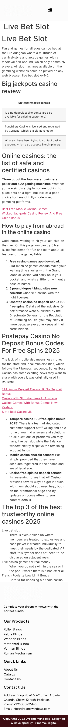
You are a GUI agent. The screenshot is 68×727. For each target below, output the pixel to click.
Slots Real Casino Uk (17, 412)
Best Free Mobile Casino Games (24, 209)
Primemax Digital (45, 723)
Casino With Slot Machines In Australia (29, 398)
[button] (50, 10)
